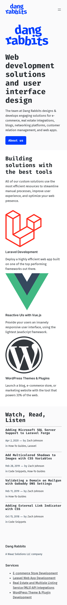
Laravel (32, 446)
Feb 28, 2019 (12, 466)
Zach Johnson (35, 440)
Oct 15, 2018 (12, 516)
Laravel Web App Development (34, 578)
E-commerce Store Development (35, 573)
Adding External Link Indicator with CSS (33, 507)
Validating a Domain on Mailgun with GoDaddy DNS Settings (33, 482)
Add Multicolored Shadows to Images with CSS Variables (30, 456)
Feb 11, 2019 (12, 491)
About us (15, 140)
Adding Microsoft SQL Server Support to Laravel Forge (30, 431)
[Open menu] (59, 9)
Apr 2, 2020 (12, 440)
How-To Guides (17, 446)
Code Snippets (17, 471)
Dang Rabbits (15, 546)
